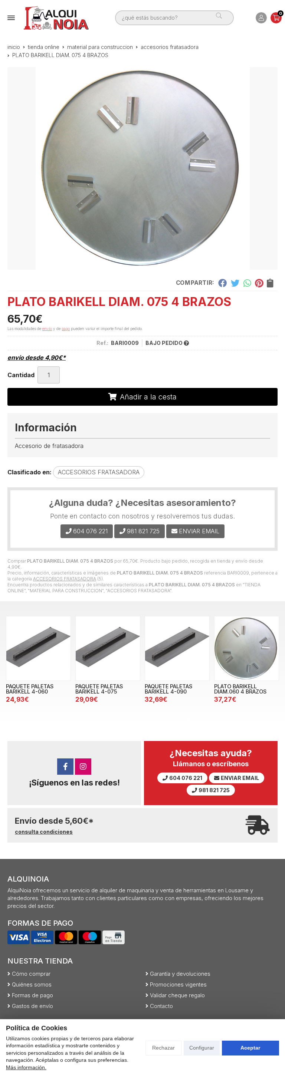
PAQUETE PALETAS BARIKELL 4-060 (29, 689)
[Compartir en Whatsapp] (247, 283)
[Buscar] (222, 17)
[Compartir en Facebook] (222, 283)
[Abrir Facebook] (65, 766)
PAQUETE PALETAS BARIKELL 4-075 (99, 689)
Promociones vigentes (178, 984)
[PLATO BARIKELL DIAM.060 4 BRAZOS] (246, 648)
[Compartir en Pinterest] (259, 283)
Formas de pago (32, 995)
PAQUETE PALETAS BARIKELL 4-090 (168, 689)
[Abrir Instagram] (83, 766)
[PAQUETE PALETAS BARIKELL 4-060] (38, 648)
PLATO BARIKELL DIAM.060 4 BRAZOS (240, 689)
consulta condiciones (44, 832)
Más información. (26, 1067)
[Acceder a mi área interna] (261, 18)
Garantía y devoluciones (180, 973)
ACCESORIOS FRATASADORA (64, 579)
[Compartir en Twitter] (235, 283)
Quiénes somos (32, 984)
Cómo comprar (31, 973)
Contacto (161, 1006)
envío (47, 328)
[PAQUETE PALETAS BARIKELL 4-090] (177, 648)
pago (66, 328)
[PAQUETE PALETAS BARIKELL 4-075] (108, 648)
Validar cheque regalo (177, 995)
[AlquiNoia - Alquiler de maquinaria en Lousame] (56, 18)
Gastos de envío (32, 1006)
